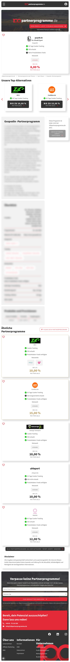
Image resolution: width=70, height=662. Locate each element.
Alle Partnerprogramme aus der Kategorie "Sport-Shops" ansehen (34, 549)
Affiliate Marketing (8, 647)
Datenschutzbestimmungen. (37, 605)
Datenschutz (21, 650)
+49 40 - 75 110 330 (12, 623)
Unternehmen (7, 644)
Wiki (4, 650)
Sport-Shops (41, 76)
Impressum (20, 653)
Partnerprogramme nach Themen (26, 76)
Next (68, 99)
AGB (18, 647)
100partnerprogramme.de (8, 76)
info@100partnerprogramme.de (16, 626)
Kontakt (19, 644)
